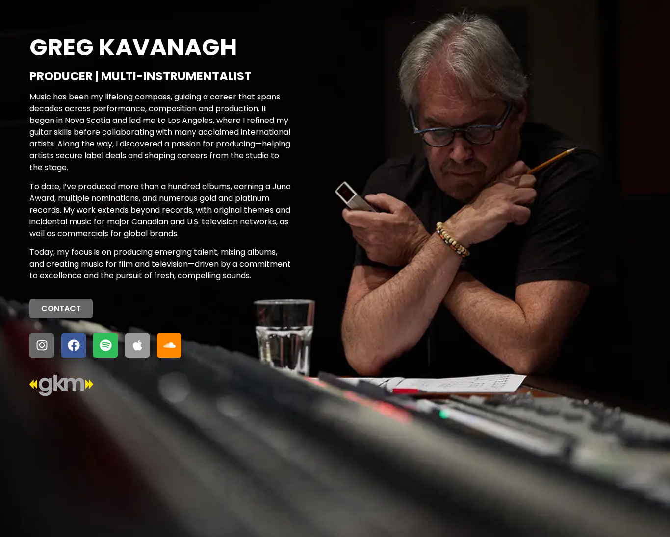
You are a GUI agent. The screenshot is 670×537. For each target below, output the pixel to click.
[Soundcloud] (169, 345)
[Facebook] (73, 345)
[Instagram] (41, 345)
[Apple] (137, 345)
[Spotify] (105, 345)
